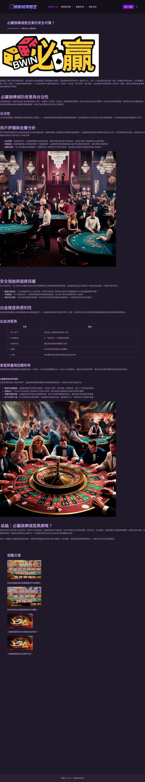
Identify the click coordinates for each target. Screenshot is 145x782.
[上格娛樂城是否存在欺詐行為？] (20, 643)
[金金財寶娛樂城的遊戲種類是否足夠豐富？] (24, 569)
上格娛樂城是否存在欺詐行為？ (20, 654)
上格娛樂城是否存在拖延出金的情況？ (22, 632)
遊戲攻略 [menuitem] (80, 7)
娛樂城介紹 (25, 28)
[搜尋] (137, 7)
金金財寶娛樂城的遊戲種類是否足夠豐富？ (24, 583)
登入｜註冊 (128, 7)
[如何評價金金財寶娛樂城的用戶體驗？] (24, 596)
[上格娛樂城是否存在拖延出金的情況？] (20, 621)
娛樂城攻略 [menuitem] (66, 7)
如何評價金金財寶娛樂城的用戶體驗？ (22, 610)
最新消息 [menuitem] (93, 7)
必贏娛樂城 (32, 28)
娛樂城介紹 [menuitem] (53, 7)
